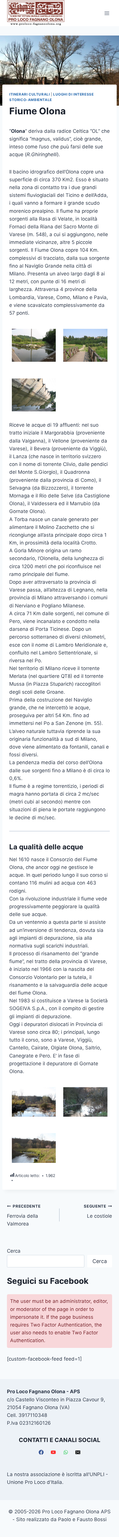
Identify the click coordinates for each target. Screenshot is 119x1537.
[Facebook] (41, 1452)
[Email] (78, 1452)
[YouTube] (53, 1452)
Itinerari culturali (29, 94)
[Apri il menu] (106, 13)
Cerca (14, 1251)
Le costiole (98, 1211)
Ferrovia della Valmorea (23, 1215)
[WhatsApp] (65, 1452)
